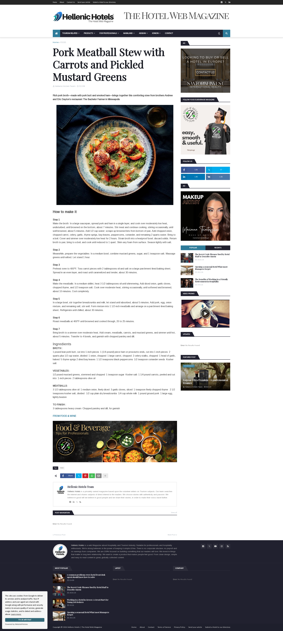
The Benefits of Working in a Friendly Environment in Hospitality (211, 280)
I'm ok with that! (24, 620)
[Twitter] (79, 475)
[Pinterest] (85, 475)
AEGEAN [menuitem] (142, 33)
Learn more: (16, 614)
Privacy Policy (179, 627)
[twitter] (77, 502)
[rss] (80, 502)
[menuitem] (56, 33)
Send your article (84, 2)
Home (55, 2)
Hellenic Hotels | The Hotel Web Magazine (85, 627)
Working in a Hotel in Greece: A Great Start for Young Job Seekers (87, 601)
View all (174, 513)
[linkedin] (73, 502)
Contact (151, 627)
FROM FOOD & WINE (64, 416)
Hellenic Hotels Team (81, 487)
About (62, 2)
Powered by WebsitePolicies (16, 624)
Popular (193, 248)
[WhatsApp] (92, 475)
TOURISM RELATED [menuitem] (70, 33)
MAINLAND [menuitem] (128, 33)
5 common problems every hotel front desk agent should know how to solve (86, 576)
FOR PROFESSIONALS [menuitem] (108, 33)
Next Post (172, 535)
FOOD (63, 42)
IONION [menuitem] (155, 33)
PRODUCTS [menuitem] (88, 33)
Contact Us (71, 2)
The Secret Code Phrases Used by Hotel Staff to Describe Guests (212, 255)
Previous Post (59, 535)
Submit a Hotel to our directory (104, 2)
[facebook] (70, 502)
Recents (217, 248)
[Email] (99, 475)
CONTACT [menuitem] (169, 33)
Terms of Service (164, 627)
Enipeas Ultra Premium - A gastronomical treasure (205, 381)
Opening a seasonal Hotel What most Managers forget (211, 268)
